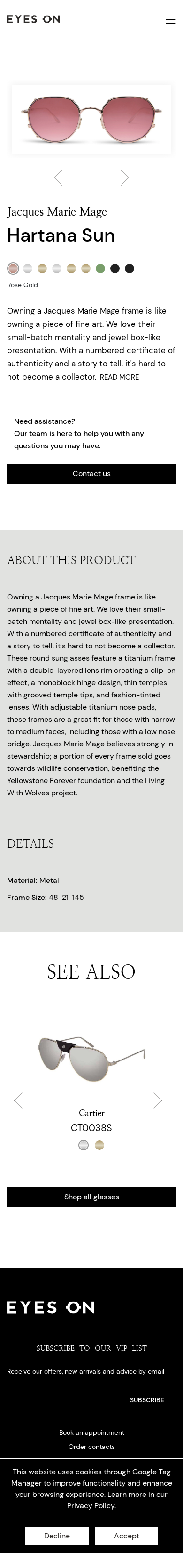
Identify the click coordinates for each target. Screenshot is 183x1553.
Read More (119, 377)
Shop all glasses (91, 1197)
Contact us (92, 473)
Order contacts (92, 1446)
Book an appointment (91, 1432)
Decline (57, 1536)
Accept (126, 1536)
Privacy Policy (90, 1506)
